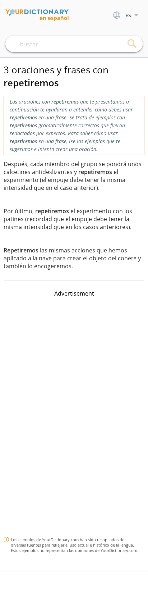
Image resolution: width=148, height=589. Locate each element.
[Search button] (132, 44)
